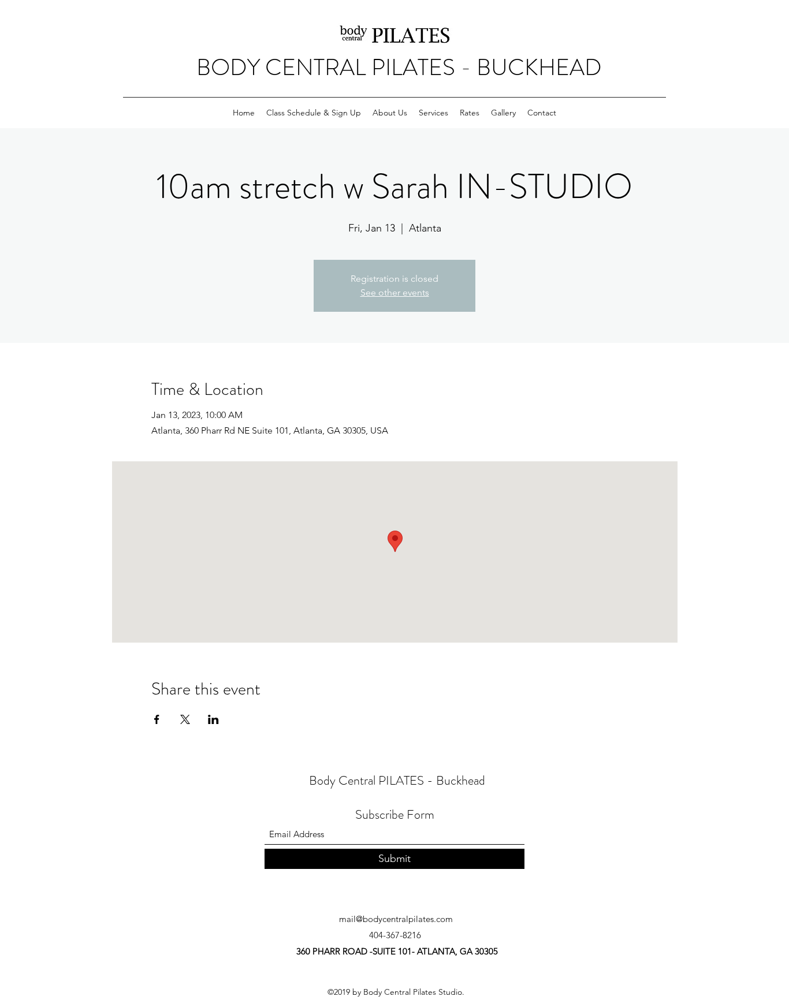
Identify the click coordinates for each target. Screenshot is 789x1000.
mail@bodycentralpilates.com (396, 918)
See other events (394, 292)
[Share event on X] (185, 719)
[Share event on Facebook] (156, 719)
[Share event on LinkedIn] (213, 719)
